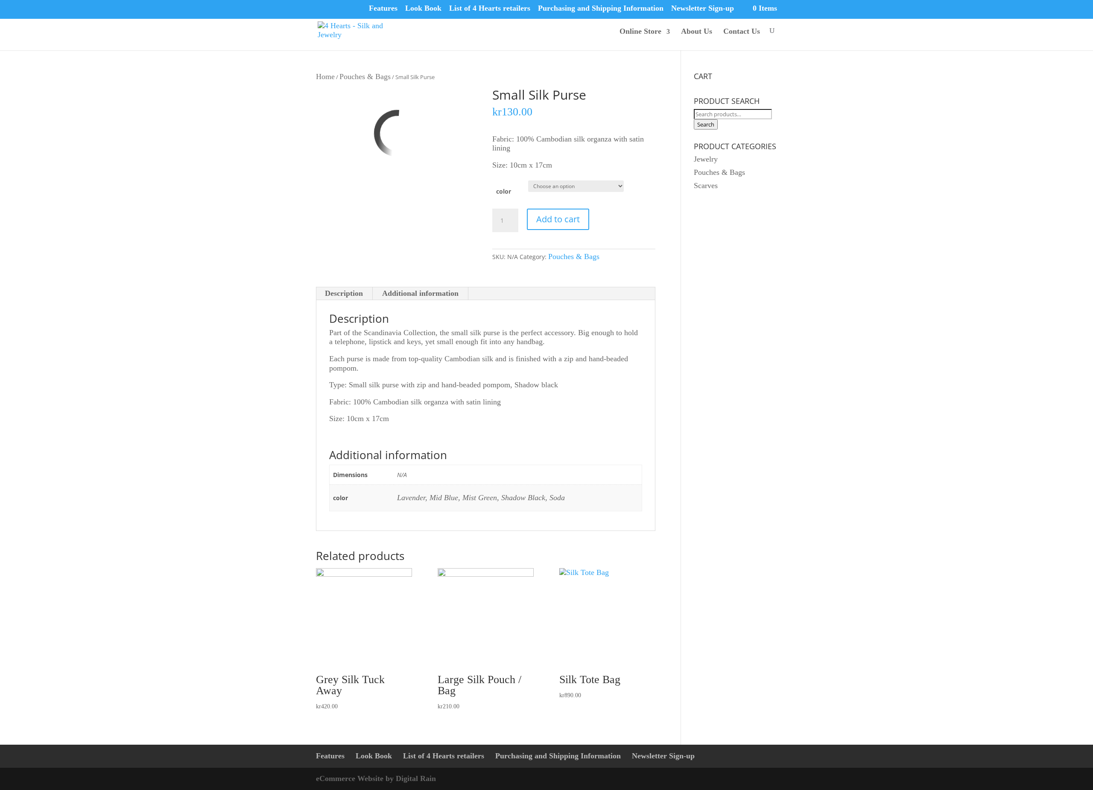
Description (344, 293)
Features (383, 8)
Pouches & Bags (365, 76)
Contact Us (741, 31)
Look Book (423, 8)
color (503, 191)
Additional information (420, 293)
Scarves (706, 185)
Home (325, 76)
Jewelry (706, 159)
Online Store (640, 31)
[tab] (344, 293)
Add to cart (558, 219)
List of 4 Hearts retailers (489, 8)
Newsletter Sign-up (702, 8)
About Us (696, 31)
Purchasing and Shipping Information (600, 8)
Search (705, 124)
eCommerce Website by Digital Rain (376, 778)
